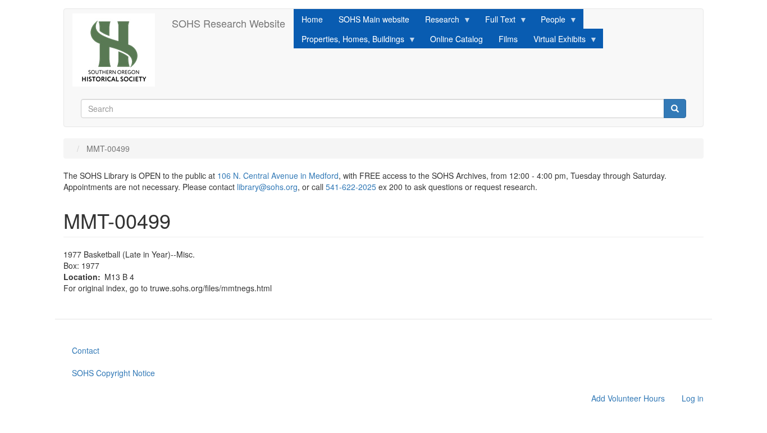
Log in (693, 398)
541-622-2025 (351, 186)
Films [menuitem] (508, 38)
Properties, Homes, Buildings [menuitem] (349, 40)
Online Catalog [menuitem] (456, 38)
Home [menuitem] (312, 19)
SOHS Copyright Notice (113, 372)
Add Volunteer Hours (628, 398)
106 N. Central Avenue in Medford (278, 175)
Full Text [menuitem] (496, 21)
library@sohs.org (267, 186)
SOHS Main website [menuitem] (374, 19)
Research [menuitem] (438, 21)
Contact (85, 350)
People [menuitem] (549, 21)
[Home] (117, 50)
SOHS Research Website (228, 23)
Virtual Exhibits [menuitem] (556, 40)
